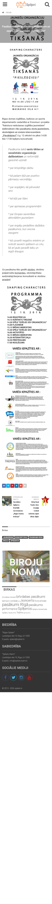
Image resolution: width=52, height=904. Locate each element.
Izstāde (14, 600)
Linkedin (16, 486)
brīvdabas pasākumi (30, 597)
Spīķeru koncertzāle (39, 609)
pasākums (36, 605)
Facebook (4, 486)
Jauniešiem (8, 537)
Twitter (8, 486)
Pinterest (12, 486)
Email (25, 486)
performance (9, 609)
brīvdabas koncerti (9, 597)
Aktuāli (8, 12)
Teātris (20, 612)
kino (19, 601)
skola (6, 541)
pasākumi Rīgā (36, 537)
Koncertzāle (21, 537)
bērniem (6, 601)
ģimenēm (27, 613)
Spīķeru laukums (9, 613)
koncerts (27, 600)
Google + (21, 486)
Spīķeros (15, 541)
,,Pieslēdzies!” (9, 135)
